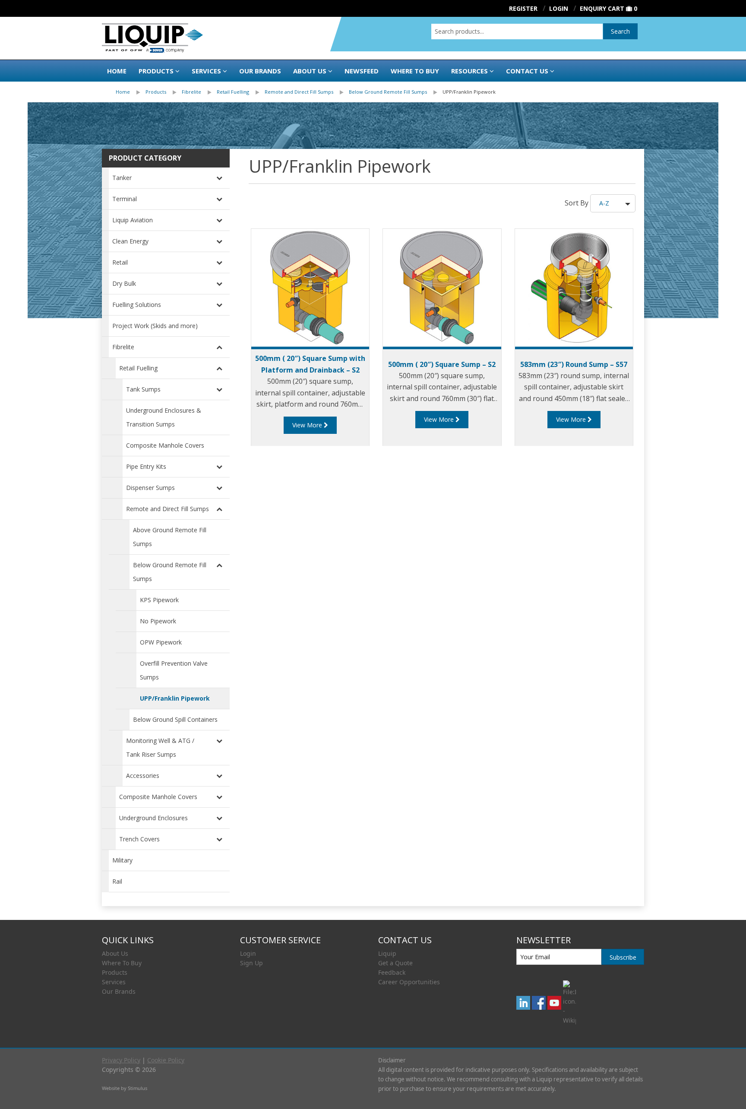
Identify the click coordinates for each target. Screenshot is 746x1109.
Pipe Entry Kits (146, 466)
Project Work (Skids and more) (155, 326)
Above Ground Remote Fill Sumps (169, 537)
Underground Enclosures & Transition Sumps (163, 417)
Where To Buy (122, 963)
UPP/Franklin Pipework (469, 91)
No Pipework (158, 621)
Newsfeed (362, 70)
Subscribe (623, 957)
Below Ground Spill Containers (175, 719)
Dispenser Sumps (150, 487)
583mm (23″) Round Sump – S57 (573, 364)
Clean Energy (130, 241)
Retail (120, 262)
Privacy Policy (121, 1060)
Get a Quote (395, 963)
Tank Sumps (143, 389)
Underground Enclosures (153, 818)
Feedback (391, 972)
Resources (469, 70)
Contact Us (527, 70)
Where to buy (415, 70)
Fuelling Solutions (136, 304)
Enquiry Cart (602, 8)
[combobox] (517, 31)
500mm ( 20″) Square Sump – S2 (442, 364)
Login (248, 953)
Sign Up (251, 963)
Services (206, 70)
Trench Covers (139, 839)
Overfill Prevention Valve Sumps (174, 670)
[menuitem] (130, 92)
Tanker (122, 178)
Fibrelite (191, 91)
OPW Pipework (161, 642)
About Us (309, 70)
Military (122, 860)
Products (156, 70)
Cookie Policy (165, 1060)
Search (620, 31)
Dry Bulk (124, 283)
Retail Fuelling (233, 91)
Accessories (142, 775)
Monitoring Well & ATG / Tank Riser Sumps (160, 747)
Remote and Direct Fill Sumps (299, 91)
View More (308, 425)
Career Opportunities (409, 982)
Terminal (124, 199)
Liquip (387, 953)
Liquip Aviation (132, 220)
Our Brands (260, 70)
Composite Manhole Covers (165, 445)
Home (116, 70)
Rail (117, 881)
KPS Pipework (159, 600)
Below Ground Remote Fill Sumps (388, 91)
